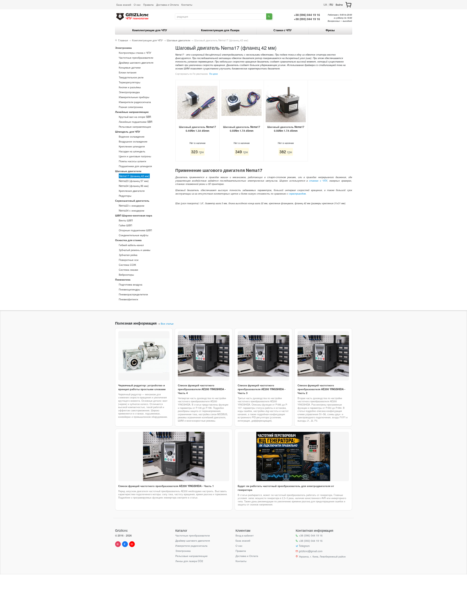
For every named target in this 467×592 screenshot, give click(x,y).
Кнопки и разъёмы (130, 87)
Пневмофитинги (128, 299)
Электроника (123, 48)
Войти (339, 4)
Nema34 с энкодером (131, 210)
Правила (148, 4)
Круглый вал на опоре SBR (135, 117)
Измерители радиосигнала (135, 102)
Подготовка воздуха (130, 284)
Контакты (186, 4)
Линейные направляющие (132, 112)
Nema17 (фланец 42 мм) (134, 176)
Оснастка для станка (128, 240)
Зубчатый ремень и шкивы (134, 250)
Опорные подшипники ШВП (135, 230)
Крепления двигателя (132, 191)
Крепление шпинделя (132, 146)
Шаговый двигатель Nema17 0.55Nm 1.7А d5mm (241, 128)
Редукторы (125, 195)
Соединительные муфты (133, 235)
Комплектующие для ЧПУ (149, 30)
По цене (213, 73)
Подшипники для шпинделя (135, 166)
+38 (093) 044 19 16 (307, 19)
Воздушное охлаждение (133, 141)
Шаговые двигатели (128, 171)
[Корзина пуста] (348, 4)
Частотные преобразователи (136, 57)
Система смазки (128, 269)
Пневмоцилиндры (129, 289)
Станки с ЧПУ (282, 30)
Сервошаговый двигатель (132, 200)
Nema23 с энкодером (131, 205)
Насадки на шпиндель (132, 151)
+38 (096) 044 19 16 (307, 15)
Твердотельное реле (131, 77)
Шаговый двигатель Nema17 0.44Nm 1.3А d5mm (197, 128)
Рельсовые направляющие (135, 126)
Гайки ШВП (125, 225)
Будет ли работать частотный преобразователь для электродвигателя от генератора (286, 488)
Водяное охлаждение (131, 136)
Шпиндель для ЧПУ (127, 131)
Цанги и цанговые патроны (135, 156)
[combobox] (220, 16)
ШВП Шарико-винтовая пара (133, 215)
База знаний (123, 4)
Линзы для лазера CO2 (189, 561)
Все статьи (167, 323)
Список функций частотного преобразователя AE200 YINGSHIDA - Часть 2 (321, 389)
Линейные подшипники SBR (135, 121)
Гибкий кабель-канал (131, 245)
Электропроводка (129, 92)
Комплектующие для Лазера (220, 30)
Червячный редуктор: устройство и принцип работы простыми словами (142, 387)
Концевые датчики (130, 67)
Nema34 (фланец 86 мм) (134, 186)
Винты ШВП (126, 220)
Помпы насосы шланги (132, 161)
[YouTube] (132, 544)
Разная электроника (131, 107)
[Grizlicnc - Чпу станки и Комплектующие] (132, 16)
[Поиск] (269, 16)
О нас (137, 4)
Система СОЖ (127, 265)
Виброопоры (126, 274)
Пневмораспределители (133, 294)
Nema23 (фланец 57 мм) (134, 181)
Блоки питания (127, 72)
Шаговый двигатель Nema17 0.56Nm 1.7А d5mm (285, 128)
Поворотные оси (128, 260)
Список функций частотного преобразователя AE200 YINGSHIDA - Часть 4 (202, 389)
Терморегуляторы (129, 82)
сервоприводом (297, 193)
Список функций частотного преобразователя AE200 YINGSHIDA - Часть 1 (166, 486)
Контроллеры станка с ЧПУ (135, 52)
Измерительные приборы (134, 97)
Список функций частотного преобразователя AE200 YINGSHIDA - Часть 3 (261, 389)
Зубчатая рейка (128, 255)
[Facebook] (125, 544)
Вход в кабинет (245, 535)
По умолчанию (200, 73)
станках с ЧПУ (318, 180)
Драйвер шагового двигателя (136, 62)
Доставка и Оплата (167, 4)
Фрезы (330, 30)
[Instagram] (118, 544)
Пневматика (122, 279)
